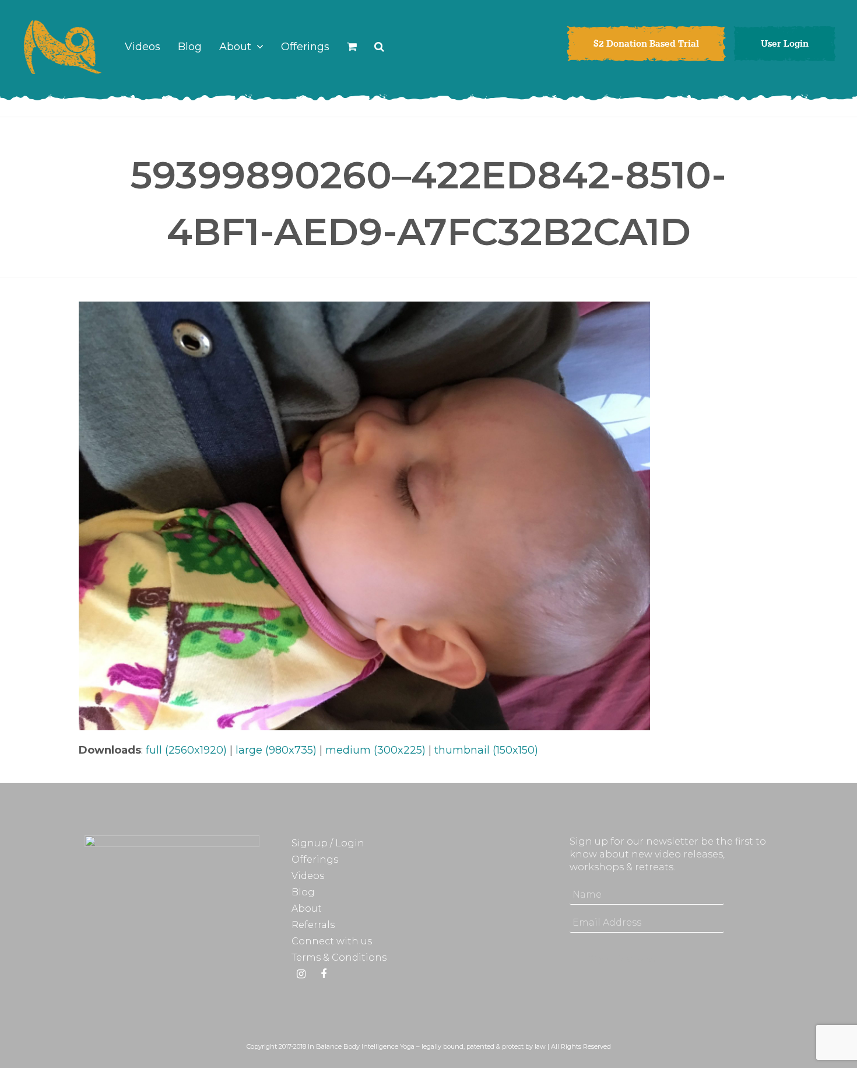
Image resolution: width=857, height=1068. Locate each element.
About (306, 908)
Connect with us (331, 941)
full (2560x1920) (186, 750)
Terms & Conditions (339, 957)
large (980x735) (276, 750)
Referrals (313, 924)
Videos (307, 875)
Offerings (314, 859)
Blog (303, 892)
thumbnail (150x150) (486, 750)
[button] (352, 46)
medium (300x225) (375, 750)
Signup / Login (327, 843)
